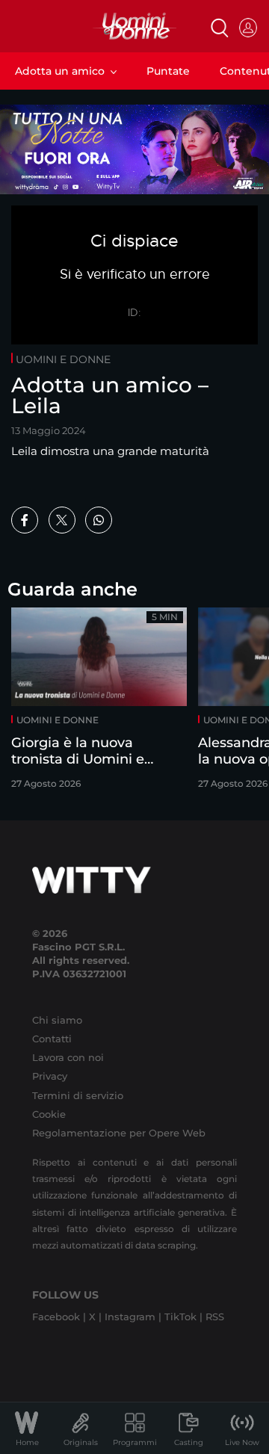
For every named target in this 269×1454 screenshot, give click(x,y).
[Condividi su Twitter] (62, 520)
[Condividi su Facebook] (24, 520)
